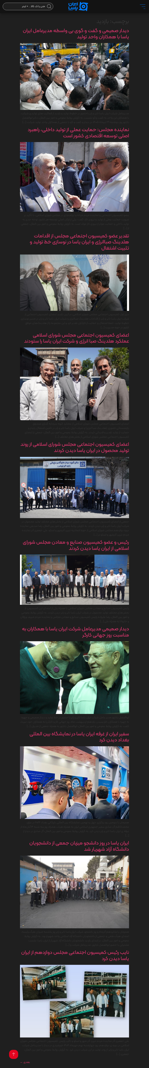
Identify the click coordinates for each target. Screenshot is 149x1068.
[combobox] (28, 6)
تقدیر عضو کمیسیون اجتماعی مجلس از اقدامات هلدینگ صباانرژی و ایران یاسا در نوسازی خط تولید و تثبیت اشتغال (79, 242)
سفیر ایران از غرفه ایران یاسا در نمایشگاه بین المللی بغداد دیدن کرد (79, 737)
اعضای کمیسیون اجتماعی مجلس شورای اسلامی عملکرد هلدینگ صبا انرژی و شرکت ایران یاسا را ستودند (76, 338)
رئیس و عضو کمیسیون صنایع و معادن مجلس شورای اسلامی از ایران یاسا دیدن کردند (76, 545)
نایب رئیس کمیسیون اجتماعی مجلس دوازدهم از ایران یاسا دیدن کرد (75, 956)
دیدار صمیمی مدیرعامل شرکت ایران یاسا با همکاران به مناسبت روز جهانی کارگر (75, 632)
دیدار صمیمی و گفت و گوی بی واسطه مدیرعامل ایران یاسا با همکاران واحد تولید (76, 34)
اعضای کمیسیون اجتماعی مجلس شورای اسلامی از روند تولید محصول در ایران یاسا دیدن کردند (74, 448)
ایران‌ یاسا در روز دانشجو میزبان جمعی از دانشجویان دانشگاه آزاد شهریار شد (79, 846)
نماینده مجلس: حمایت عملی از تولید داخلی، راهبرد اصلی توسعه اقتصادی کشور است (78, 133)
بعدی (25, 1062)
